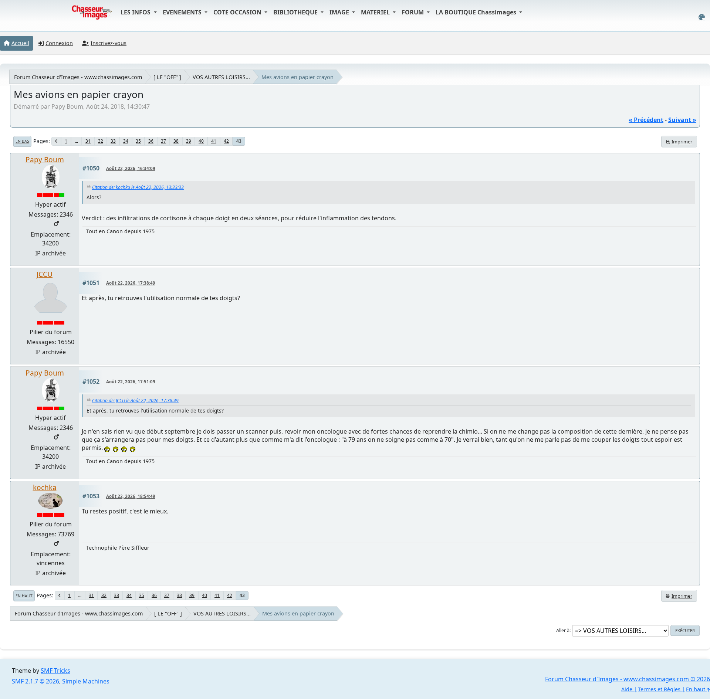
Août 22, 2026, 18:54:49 (130, 496)
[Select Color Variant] (701, 17)
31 (88, 141)
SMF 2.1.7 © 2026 (35, 681)
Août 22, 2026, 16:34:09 (130, 168)
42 (226, 141)
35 (138, 141)
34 (125, 141)
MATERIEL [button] (376, 12)
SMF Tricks (55, 670)
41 (213, 141)
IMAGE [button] (340, 12)
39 (188, 141)
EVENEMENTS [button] (183, 12)
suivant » (682, 120)
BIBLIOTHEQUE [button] (296, 12)
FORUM (413, 12)
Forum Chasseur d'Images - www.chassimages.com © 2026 (627, 679)
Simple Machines (85, 681)
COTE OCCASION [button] (238, 12)
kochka (45, 487)
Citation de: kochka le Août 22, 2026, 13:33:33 (138, 187)
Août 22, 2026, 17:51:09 (130, 381)
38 (176, 141)
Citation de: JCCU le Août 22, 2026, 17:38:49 (135, 400)
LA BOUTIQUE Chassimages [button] (477, 12)
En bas (22, 141)
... (76, 141)
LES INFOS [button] (136, 12)
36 (150, 141)
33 (113, 141)
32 (100, 141)
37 (163, 141)
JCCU (45, 274)
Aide (626, 689)
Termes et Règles (659, 689)
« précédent (646, 120)
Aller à (562, 630)
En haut (24, 595)
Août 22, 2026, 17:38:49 (130, 283)
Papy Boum (45, 159)
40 (201, 141)
